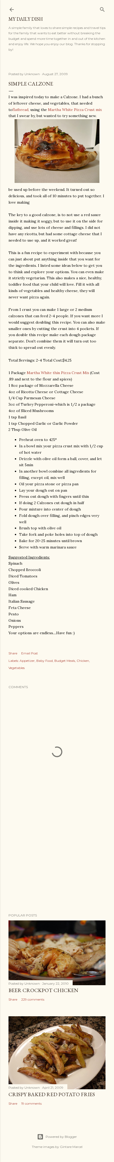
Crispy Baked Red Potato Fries (51, 1094)
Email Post (29, 653)
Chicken (83, 661)
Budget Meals (64, 661)
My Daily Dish (25, 19)
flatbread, (20, 109)
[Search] (102, 8)
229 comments (32, 999)
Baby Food (44, 661)
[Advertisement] (57, 863)
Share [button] (12, 653)
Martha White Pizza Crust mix (75, 109)
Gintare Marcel (71, 1147)
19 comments (31, 1103)
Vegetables (16, 668)
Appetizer (27, 661)
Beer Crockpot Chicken (43, 990)
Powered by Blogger (61, 1137)
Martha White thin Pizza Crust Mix (58, 372)
